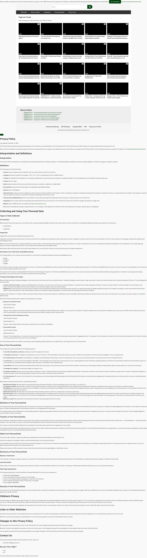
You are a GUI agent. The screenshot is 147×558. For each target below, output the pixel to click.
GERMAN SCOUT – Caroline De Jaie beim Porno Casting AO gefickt (42, 118)
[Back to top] (141, 553)
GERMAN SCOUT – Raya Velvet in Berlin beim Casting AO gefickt (41, 119)
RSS (85, 126)
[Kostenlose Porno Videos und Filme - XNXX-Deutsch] (31, 6)
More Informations (126, 1)
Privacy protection (136, 1)
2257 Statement (65, 126)
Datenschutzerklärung (52, 126)
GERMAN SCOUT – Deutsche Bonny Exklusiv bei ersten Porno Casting (43, 112)
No (4, 552)
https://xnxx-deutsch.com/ (38, 203)
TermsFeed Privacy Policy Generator (136, 149)
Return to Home (47, 20)
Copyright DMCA (77, 126)
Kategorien (47, 12)
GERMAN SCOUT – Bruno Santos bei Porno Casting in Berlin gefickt (42, 114)
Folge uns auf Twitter (95, 126)
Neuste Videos (35, 12)
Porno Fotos (72, 12)
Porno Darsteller (59, 12)
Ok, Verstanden (115, 1)
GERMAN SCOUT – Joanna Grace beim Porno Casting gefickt (40, 116)
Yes (4, 550)
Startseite (24, 12)
